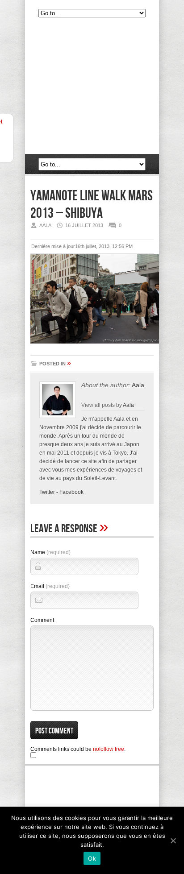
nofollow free (108, 749)
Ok (92, 858)
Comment (42, 620)
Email (50, 586)
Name (50, 552)
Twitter (47, 492)
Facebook (71, 492)
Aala (138, 385)
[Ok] (172, 840)
